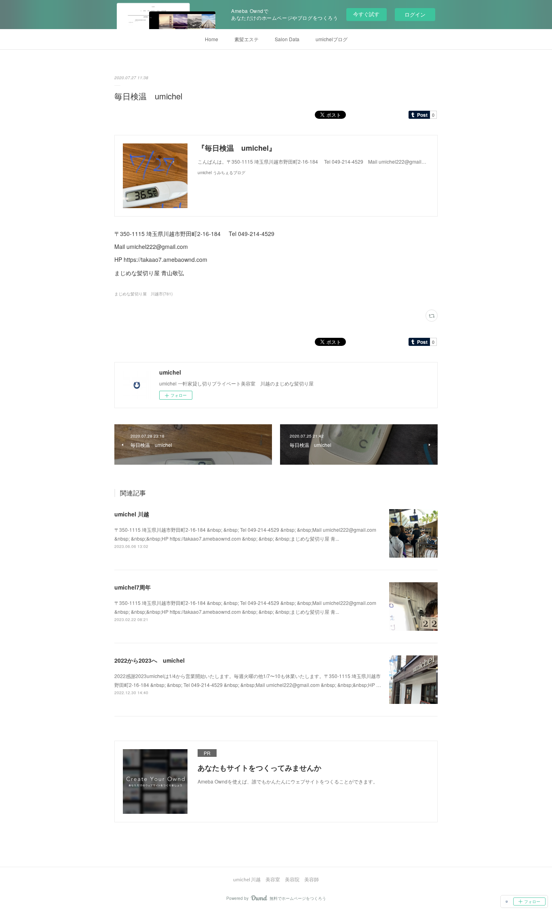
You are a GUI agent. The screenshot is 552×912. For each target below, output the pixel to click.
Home (211, 39)
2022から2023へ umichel (149, 660)
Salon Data (287, 39)
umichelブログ (332, 39)
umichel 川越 (131, 514)
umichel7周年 (132, 587)
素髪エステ (246, 39)
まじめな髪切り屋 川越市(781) (143, 294)
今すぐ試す (366, 14)
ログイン (415, 14)
